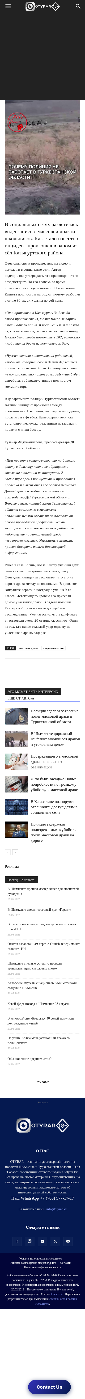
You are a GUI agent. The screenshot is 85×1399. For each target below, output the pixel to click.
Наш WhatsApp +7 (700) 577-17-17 (42, 1198)
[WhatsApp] (9, 668)
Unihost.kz (57, 1294)
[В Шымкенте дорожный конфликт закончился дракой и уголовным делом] (16, 739)
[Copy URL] (63, 668)
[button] (8, 6)
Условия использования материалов (40, 1258)
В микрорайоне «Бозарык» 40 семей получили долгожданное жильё (41, 1021)
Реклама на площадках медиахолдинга (33, 1262)
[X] (53, 668)
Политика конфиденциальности (42, 1267)
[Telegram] (20, 668)
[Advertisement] (42, 57)
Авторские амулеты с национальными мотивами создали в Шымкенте (42, 985)
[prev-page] (8, 852)
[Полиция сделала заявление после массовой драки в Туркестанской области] (16, 716)
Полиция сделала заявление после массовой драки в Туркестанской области (54, 716)
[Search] (78, 6)
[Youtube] (68, 1241)
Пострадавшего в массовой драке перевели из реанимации (54, 761)
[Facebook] (42, 668)
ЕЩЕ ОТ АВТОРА (21, 698)
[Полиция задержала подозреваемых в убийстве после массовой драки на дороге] (16, 830)
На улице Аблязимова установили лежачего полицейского (39, 1040)
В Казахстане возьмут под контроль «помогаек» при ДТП (42, 927)
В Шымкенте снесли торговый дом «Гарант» (39, 909)
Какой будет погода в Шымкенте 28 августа (38, 1004)
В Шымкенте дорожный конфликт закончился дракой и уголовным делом (55, 739)
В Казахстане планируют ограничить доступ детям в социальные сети (54, 807)
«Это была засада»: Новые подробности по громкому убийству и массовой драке (54, 784)
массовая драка (28, 648)
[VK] (31, 668)
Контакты (65, 1262)
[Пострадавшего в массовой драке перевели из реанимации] (16, 762)
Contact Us (49, 1387)
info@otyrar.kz (56, 1209)
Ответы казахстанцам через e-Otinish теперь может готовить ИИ (44, 946)
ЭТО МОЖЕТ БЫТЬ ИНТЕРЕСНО (33, 692)
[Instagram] (29, 1241)
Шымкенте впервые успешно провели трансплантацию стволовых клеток (35, 966)
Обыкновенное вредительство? (29, 1059)
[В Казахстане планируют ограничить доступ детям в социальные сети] (16, 807)
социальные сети (53, 648)
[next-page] (15, 852)
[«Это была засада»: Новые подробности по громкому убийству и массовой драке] (16, 784)
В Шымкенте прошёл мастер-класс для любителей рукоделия (43, 891)
